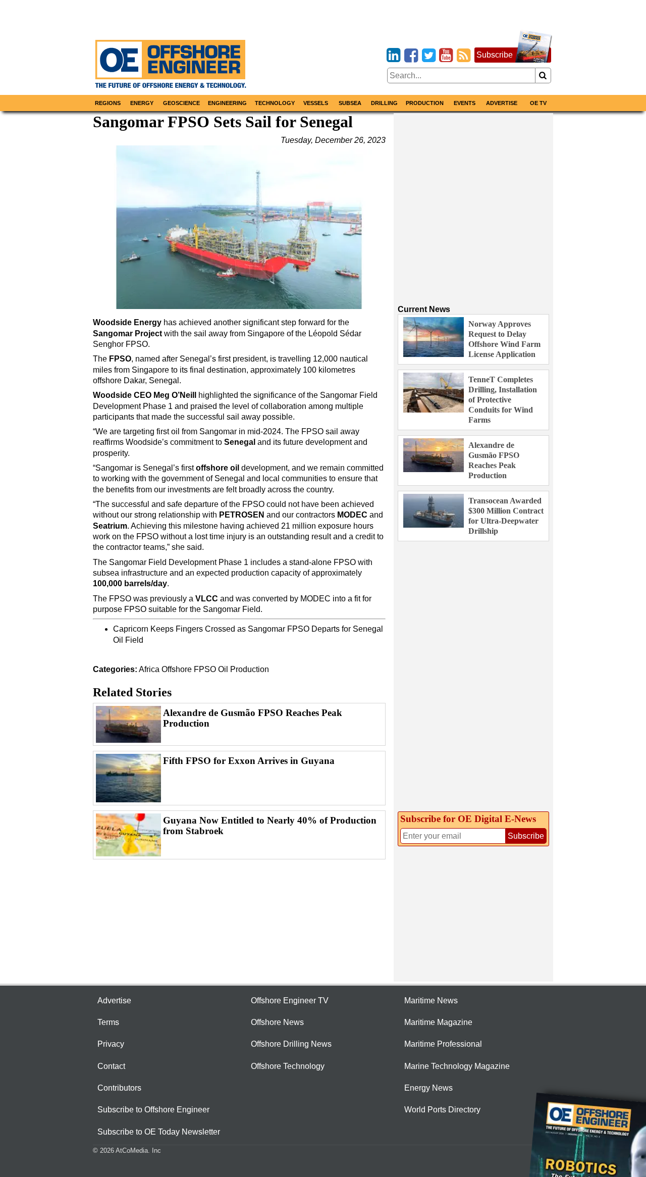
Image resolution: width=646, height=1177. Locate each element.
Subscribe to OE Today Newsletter (158, 1132)
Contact (111, 1066)
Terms (108, 1022)
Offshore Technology (288, 1066)
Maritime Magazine (438, 1022)
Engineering (227, 103)
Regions (108, 103)
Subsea (350, 103)
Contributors (119, 1088)
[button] (239, 227)
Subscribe (494, 54)
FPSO (205, 669)
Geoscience (181, 103)
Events (464, 103)
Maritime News (431, 1000)
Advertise (501, 103)
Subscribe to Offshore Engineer (153, 1109)
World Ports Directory (442, 1109)
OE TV (538, 103)
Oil (223, 669)
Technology (275, 103)
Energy (141, 103)
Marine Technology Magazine (457, 1066)
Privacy (110, 1044)
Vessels (315, 103)
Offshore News (277, 1022)
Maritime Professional (443, 1044)
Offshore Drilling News (291, 1044)
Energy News (428, 1088)
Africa (149, 669)
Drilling (384, 103)
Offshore (177, 669)
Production (425, 103)
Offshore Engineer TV (290, 1000)
